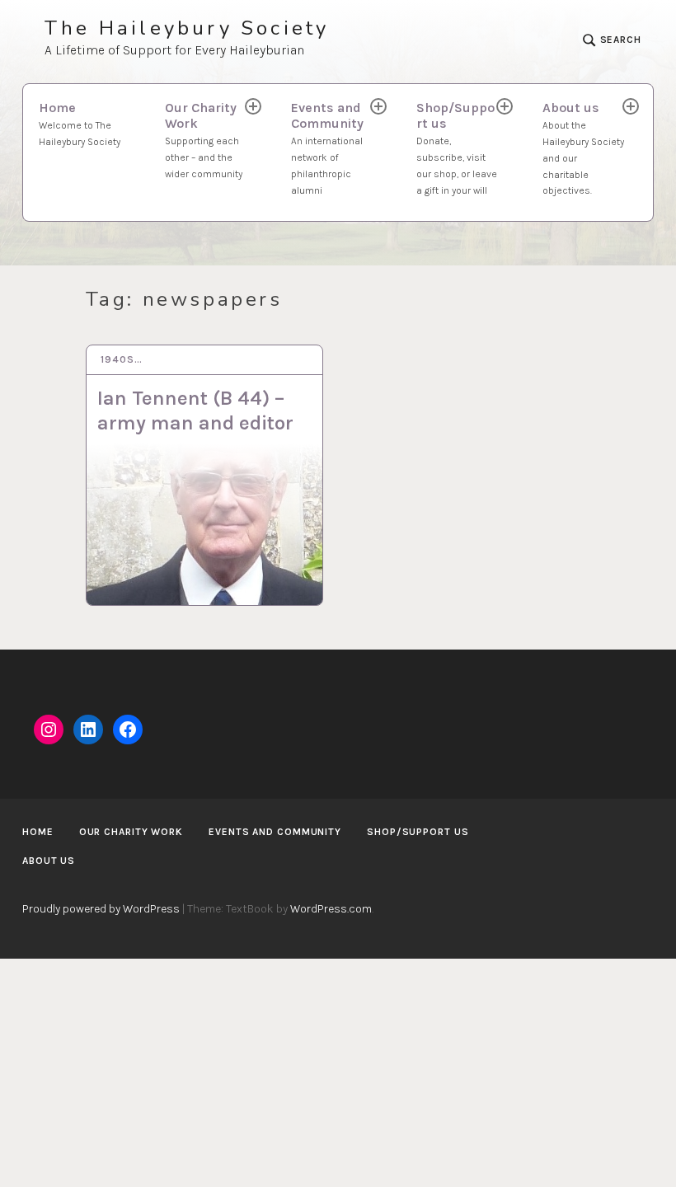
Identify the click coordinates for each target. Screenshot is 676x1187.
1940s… (121, 359)
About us (583, 148)
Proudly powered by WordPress (101, 909)
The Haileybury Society (187, 28)
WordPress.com (331, 909)
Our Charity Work (203, 140)
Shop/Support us (456, 147)
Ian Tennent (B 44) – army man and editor (195, 410)
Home (79, 124)
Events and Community (327, 147)
